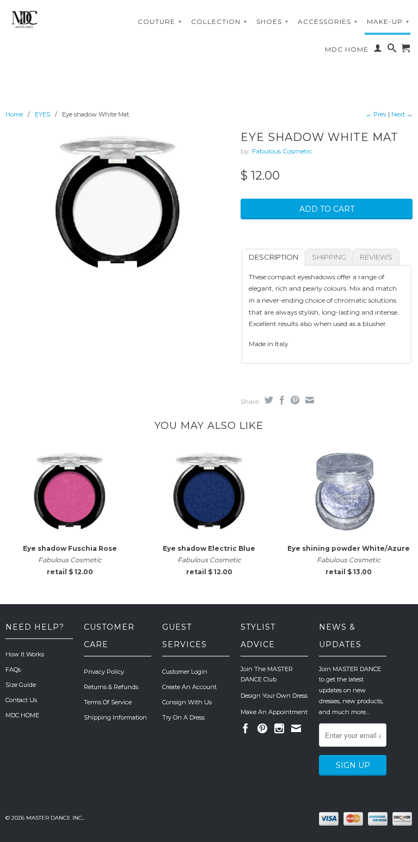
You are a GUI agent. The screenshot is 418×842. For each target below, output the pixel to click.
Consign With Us (187, 702)
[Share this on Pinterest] (293, 400)
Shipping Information (115, 717)
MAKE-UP (388, 21)
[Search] (392, 50)
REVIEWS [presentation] (376, 257)
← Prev (376, 114)
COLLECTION (219, 21)
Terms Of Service (108, 702)
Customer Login (184, 671)
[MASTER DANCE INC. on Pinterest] (262, 728)
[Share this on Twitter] (267, 400)
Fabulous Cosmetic (282, 151)
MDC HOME (346, 49)
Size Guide (20, 685)
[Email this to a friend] (308, 400)
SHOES (272, 21)
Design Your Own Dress (274, 695)
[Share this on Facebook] (280, 400)
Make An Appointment (274, 712)
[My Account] (378, 50)
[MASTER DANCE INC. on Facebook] (245, 728)
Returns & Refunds (111, 687)
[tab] (273, 257)
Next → (402, 114)
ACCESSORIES (328, 21)
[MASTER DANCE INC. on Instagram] (279, 728)
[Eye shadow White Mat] (117, 201)
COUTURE (160, 21)
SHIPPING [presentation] (329, 257)
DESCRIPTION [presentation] (273, 257)
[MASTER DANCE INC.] (52, 19)
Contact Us (21, 700)
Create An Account (189, 687)
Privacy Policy (104, 671)
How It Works (24, 654)
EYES (42, 114)
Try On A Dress (183, 717)
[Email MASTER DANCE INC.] (296, 728)
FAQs (13, 669)
